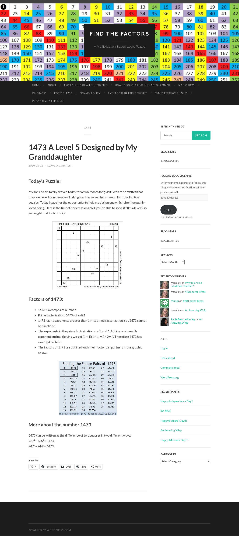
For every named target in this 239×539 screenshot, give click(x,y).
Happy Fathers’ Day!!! (173, 420)
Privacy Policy (90, 93)
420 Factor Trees (195, 291)
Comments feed (170, 367)
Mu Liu (175, 300)
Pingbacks (39, 93)
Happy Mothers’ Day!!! (174, 440)
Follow (168, 210)
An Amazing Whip (195, 310)
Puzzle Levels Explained (48, 101)
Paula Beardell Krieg (183, 319)
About (52, 85)
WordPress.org (169, 377)
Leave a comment (60, 165)
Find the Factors (119, 34)
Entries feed (167, 358)
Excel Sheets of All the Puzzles (85, 85)
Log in (164, 348)
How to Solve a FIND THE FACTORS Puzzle (143, 85)
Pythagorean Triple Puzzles (127, 93)
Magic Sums (186, 85)
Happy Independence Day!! (176, 401)
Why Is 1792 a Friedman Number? (186, 284)
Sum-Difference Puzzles (171, 93)
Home (36, 85)
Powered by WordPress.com (50, 529)
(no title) (165, 410)
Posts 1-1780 (63, 93)
